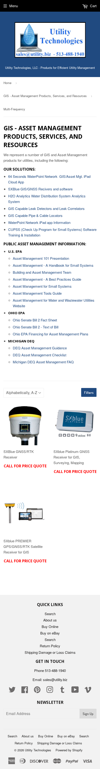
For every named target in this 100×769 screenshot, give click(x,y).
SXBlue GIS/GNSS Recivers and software (40, 188)
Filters (88, 392)
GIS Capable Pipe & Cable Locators (35, 215)
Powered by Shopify (69, 750)
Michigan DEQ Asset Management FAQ (43, 361)
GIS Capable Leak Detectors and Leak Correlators (46, 208)
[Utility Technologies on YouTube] (75, 690)
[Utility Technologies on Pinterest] (37, 690)
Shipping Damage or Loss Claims (50, 652)
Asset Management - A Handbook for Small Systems (53, 265)
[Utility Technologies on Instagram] (49, 690)
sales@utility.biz (55, 679)
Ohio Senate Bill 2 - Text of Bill (35, 326)
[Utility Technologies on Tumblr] (62, 690)
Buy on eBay (50, 633)
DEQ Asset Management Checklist (39, 354)
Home (7, 83)
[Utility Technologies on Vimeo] (87, 690)
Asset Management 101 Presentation (41, 258)
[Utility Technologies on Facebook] (24, 690)
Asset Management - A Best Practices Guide (47, 279)
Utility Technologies (38, 750)
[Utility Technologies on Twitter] (12, 690)
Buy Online (50, 626)
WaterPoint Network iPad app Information (39, 222)
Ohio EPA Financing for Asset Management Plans (50, 333)
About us (50, 619)
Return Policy (50, 645)
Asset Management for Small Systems (42, 286)
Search (50, 613)
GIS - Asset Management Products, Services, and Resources (45, 96)
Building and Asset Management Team (42, 272)
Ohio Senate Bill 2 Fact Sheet (35, 319)
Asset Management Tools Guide (37, 293)
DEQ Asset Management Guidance (40, 347)
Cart (93, 5)
